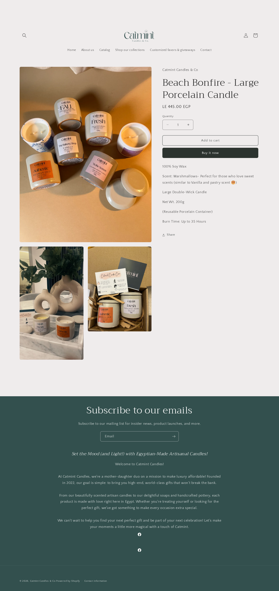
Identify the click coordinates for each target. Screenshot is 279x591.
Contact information (95, 581)
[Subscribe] (174, 436)
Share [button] (171, 235)
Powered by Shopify (68, 581)
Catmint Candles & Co (43, 581)
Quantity (168, 116)
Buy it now (210, 153)
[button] (24, 35)
